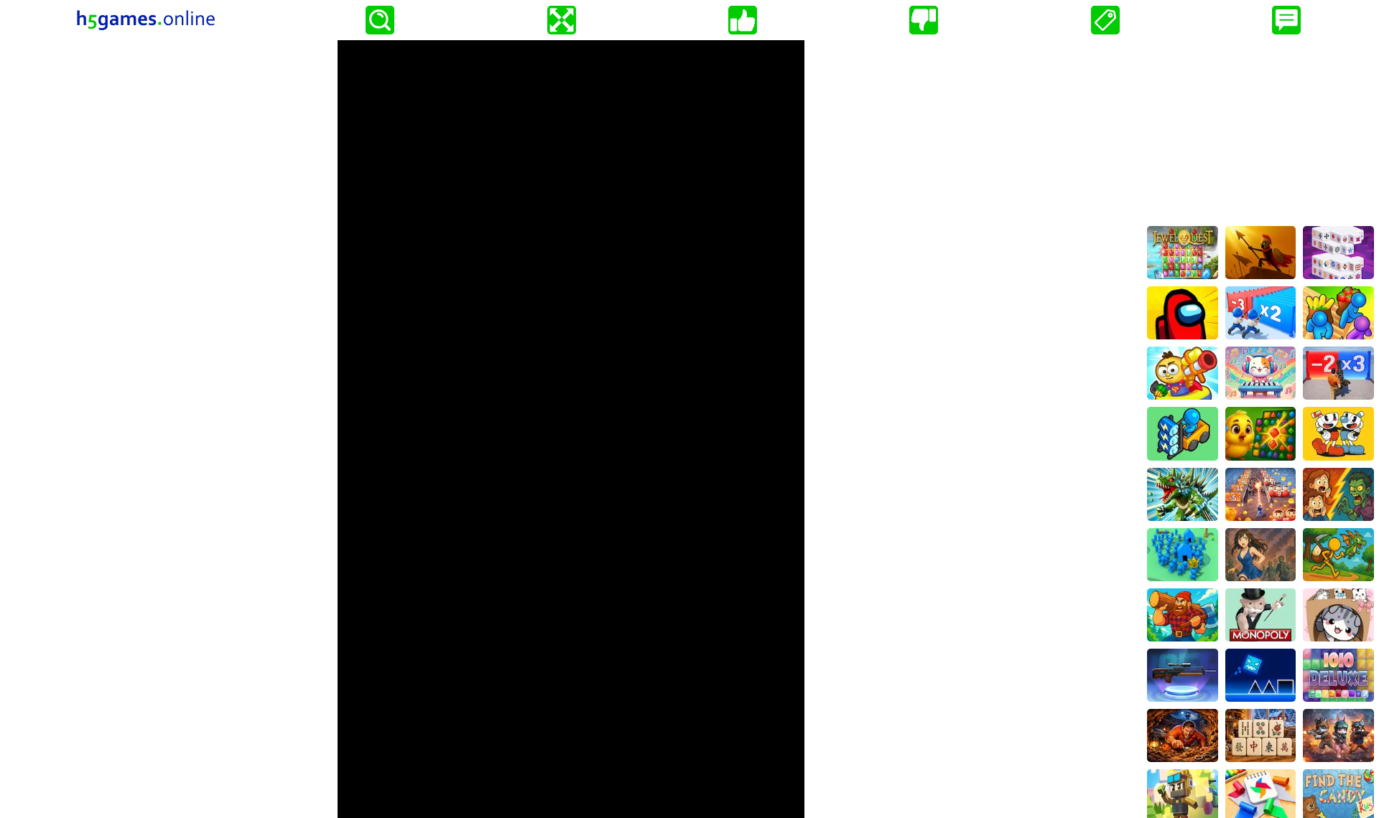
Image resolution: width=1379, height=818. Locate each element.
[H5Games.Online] (146, 20)
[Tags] (1105, 20)
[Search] (380, 20)
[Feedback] (1286, 20)
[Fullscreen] (561, 20)
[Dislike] (923, 20)
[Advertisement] (1260, 130)
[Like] (742, 20)
